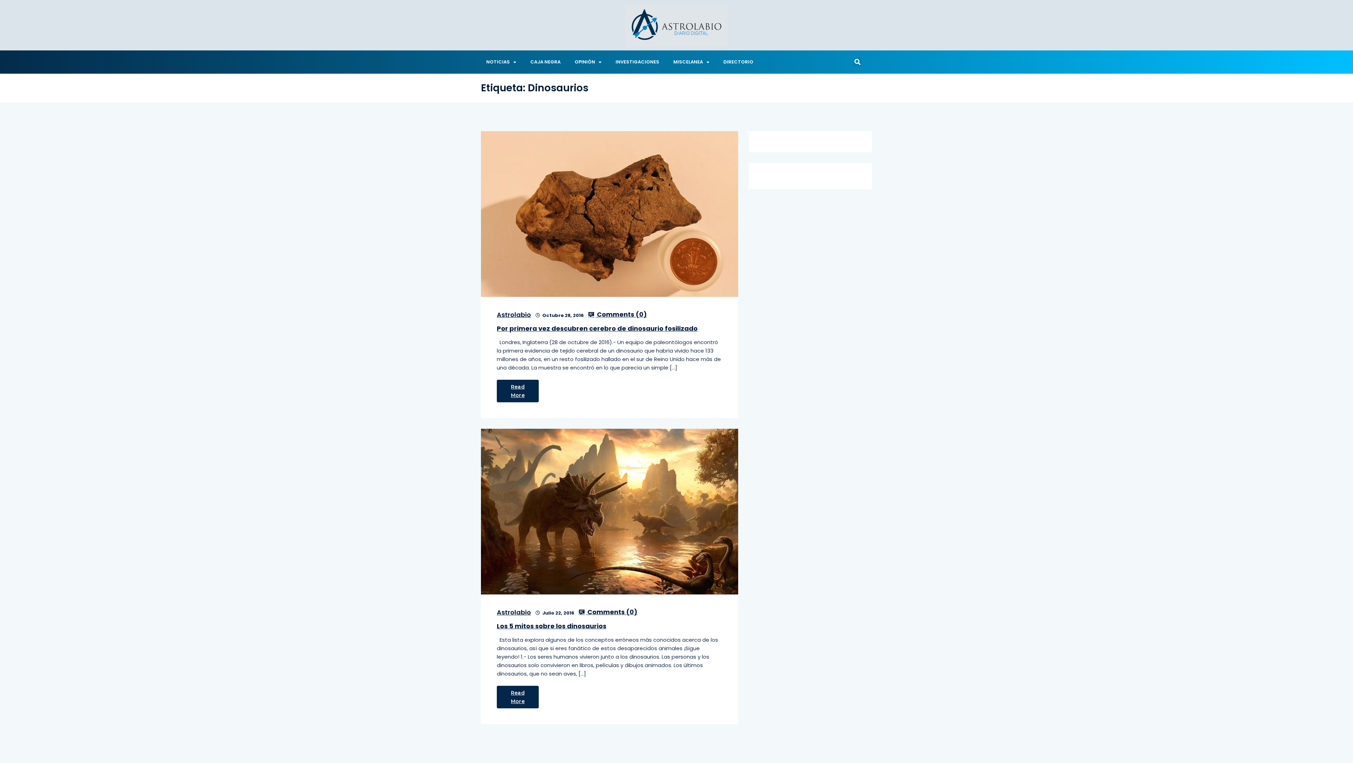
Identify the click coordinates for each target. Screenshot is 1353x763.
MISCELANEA (688, 62)
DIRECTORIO (738, 62)
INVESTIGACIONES (637, 62)
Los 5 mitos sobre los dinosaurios (551, 626)
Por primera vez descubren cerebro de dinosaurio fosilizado (597, 328)
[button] (857, 62)
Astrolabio (514, 314)
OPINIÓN (585, 62)
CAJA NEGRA (545, 62)
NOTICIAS (498, 62)
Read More (518, 391)
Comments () (621, 314)
